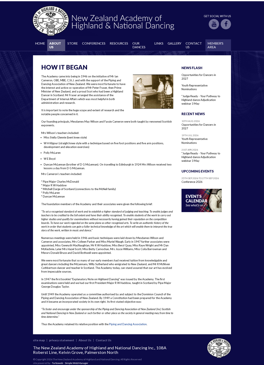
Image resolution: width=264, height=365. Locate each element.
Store (72, 43)
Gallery (174, 43)
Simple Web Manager (76, 363)
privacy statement (61, 340)
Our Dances (138, 45)
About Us (55, 45)
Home (40, 43)
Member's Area (215, 45)
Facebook (226, 24)
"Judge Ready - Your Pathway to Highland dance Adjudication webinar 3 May (201, 99)
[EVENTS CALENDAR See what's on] (202, 211)
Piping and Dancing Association (128, 324)
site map (39, 340)
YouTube (214, 24)
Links (158, 43)
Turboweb (57, 363)
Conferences (93, 43)
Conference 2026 (192, 181)
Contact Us (194, 45)
